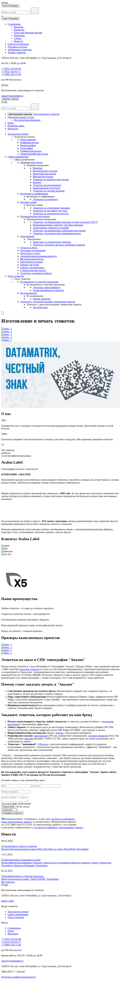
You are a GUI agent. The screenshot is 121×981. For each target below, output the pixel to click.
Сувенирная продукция (33, 270)
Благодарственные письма (28, 32)
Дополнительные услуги (21, 117)
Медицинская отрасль (32, 259)
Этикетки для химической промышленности (57, 233)
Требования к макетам (20, 49)
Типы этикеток (16, 276)
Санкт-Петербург (10, 6)
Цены (11, 123)
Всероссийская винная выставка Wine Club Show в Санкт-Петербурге (38, 849)
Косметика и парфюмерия (34, 193)
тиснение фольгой (98, 735)
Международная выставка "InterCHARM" (23, 879)
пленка (59, 733)
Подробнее (83, 849)
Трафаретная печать (30, 151)
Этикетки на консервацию (47, 185)
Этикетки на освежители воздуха (51, 213)
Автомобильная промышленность (38, 256)
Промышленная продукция (34, 216)
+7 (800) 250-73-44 (11, 74)
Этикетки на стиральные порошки (51, 208)
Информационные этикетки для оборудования (58, 225)
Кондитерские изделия (45, 171)
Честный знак (40, 307)
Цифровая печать (29, 142)
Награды (18, 27)
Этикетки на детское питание (49, 190)
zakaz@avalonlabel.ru (12, 95)
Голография (26, 148)
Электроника (27, 236)
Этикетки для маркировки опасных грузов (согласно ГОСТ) (65, 222)
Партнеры (19, 35)
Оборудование (28, 139)
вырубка (29, 738)
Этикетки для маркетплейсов (36, 273)
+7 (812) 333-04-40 (11, 68)
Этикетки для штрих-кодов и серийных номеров (59, 244)
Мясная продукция (43, 176)
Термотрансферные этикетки (48, 290)
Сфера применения (18, 156)
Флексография (28, 145)
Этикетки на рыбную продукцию (51, 179)
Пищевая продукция (31, 162)
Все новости (8, 882)
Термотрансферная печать (34, 154)
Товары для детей (29, 264)
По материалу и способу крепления (39, 281)
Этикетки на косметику (45, 199)
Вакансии (19, 29)
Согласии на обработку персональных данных (58, 827)
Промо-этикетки (42, 298)
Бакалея (37, 182)
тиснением (107, 721)
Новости (18, 41)
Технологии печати (18, 134)
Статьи (17, 38)
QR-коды (43, 744)
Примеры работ (16, 125)
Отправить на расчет (13, 813)
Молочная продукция (44, 173)
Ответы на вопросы (18, 44)
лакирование (41, 735)
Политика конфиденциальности (18, 977)
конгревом (13, 724)
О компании (14, 24)
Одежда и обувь (28, 247)
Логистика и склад (30, 253)
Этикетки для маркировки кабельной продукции (59, 230)
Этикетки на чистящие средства (50, 210)
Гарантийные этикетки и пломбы (51, 227)
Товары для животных (32, 267)
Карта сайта (7, 901)
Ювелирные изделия (31, 262)
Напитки (37, 168)
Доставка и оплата (17, 46)
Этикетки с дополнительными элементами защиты (47, 301)
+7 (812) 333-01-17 (11, 71)
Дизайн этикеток (17, 52)
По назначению (28, 293)
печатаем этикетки (29, 669)
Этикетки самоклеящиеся (46, 287)
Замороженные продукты (46, 188)
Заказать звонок (10, 99)
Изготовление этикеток (46, 114)
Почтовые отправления (32, 250)
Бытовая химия (28, 202)
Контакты (13, 128)
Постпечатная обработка (27, 120)
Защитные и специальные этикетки (52, 242)
